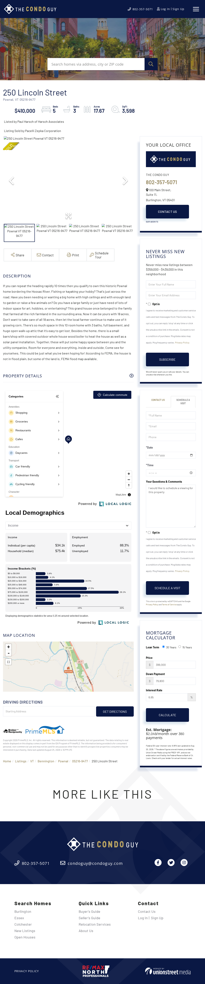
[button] (151, 64)
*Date (149, 447)
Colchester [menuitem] (23, 924)
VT (32, 761)
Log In (165, 9)
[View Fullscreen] (8, 662)
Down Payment (155, 674)
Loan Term (152, 647)
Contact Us (167, 211)
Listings (20, 761)
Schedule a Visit (183, 401)
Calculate (167, 715)
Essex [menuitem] (19, 918)
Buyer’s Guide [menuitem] (89, 911)
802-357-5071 (143, 9)
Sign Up (178, 9)
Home (7, 761)
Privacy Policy (182, 342)
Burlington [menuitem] (22, 911)
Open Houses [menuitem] (24, 937)
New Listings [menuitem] (24, 930)
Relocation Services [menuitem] (95, 924)
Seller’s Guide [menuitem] (89, 918)
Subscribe (167, 359)
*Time (150, 465)
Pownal (63, 761)
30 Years (171, 647)
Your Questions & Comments (164, 481)
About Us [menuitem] (86, 930)
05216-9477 (80, 761)
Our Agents (152, 221)
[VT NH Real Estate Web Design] (168, 971)
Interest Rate (154, 690)
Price (149, 657)
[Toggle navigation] (196, 9)
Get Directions (115, 711)
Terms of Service (169, 604)
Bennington (46, 761)
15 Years (187, 647)
